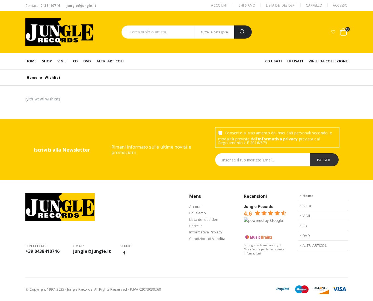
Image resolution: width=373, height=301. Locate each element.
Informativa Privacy (205, 232)
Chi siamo (247, 5)
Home (30, 61)
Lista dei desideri (280, 5)
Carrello (314, 5)
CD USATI (273, 61)
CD (75, 61)
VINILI (62, 61)
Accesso (340, 5)
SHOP (47, 61)
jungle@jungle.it (92, 251)
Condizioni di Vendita (207, 238)
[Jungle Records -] (59, 32)
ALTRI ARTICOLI (110, 61)
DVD (87, 61)
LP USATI (295, 61)
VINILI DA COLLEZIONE (328, 61)
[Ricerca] (243, 32)
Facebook (124, 252)
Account (219, 5)
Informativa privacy (278, 138)
